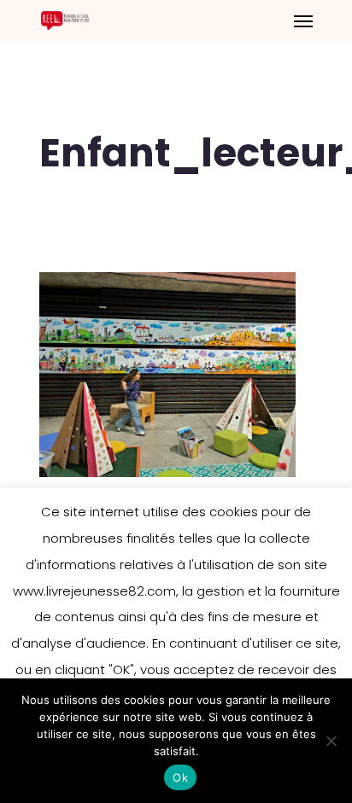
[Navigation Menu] (303, 20)
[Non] (330, 740)
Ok (180, 777)
